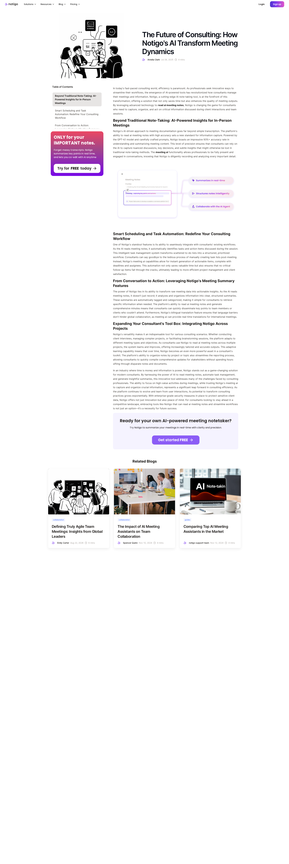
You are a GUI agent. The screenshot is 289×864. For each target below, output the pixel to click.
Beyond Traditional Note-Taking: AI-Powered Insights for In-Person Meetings (75, 99)
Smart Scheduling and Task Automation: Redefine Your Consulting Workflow (76, 114)
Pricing (73, 4)
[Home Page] (11, 4)
